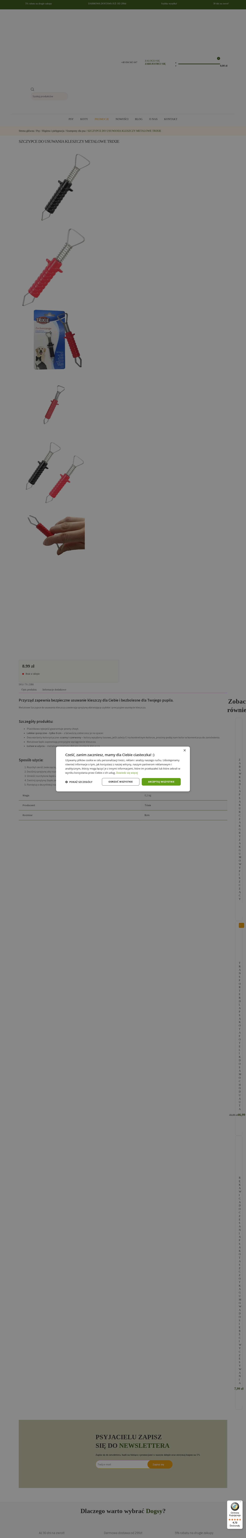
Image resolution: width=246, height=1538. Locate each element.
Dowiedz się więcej (127, 772)
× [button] (184, 750)
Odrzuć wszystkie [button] (120, 781)
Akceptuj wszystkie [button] (161, 781)
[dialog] (123, 769)
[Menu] (241, 1503)
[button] (78, 781)
